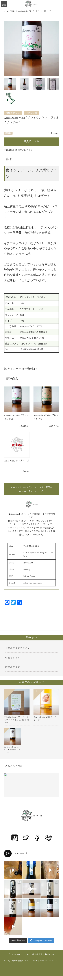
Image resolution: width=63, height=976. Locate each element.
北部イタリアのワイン (17, 648)
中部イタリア (12, 657)
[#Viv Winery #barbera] (13, 870)
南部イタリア (13, 112)
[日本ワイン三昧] (50, 870)
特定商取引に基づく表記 (43, 954)
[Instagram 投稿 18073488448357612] (31, 889)
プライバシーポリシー (18, 954)
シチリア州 (31, 112)
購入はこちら (31, 141)
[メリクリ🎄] (13, 926)
